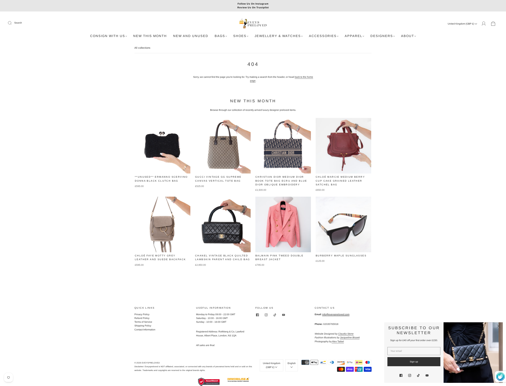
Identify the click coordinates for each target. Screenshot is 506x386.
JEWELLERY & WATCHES (278, 36)
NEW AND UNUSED (190, 36)
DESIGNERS (381, 36)
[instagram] (266, 315)
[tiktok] (274, 315)
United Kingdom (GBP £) (461, 23)
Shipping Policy (142, 325)
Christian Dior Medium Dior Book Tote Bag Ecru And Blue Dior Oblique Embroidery (281, 180)
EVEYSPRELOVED (151, 363)
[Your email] (413, 351)
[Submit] (12, 23)
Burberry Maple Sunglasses (341, 255)
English (292, 363)
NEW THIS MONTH (150, 36)
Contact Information (144, 329)
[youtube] (283, 315)
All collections (142, 47)
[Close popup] (498, 326)
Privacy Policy (141, 314)
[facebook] (257, 315)
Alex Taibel (338, 341)
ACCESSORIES (323, 36)
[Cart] (493, 24)
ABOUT (407, 36)
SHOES (239, 36)
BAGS (220, 36)
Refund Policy (141, 318)
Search (18, 22)
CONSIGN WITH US (107, 36)
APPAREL (353, 36)
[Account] (483, 23)
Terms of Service (143, 322)
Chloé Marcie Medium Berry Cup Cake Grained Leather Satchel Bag (340, 180)
